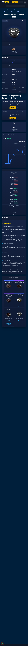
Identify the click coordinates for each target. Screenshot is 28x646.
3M (8, 134)
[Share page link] (25, 21)
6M (11, 134)
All (16, 134)
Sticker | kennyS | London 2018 (12, 11)
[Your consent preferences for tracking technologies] (2, 643)
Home (4, 10)
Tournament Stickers (12, 10)
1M (6, 134)
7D (3, 134)
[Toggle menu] (25, 2)
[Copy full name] (22, 21)
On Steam (5, 20)
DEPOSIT (13, 118)
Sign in (15, 2)
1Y (13, 134)
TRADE (12, 107)
